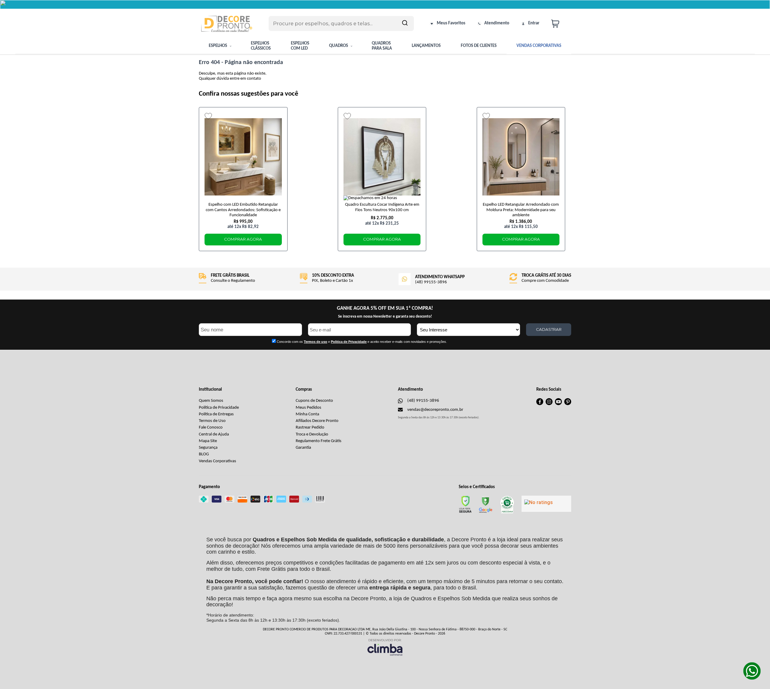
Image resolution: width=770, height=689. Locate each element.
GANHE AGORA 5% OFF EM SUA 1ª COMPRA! (385, 308)
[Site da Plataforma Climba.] (385, 647)
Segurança (208, 447)
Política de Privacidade (219, 407)
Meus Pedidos (308, 407)
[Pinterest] (567, 404)
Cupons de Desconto (314, 400)
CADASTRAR (549, 329)
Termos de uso (315, 341)
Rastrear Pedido (310, 427)
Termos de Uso (212, 421)
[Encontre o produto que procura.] (405, 23)
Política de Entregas (216, 414)
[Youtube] (558, 404)
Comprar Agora (243, 239)
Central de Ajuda (214, 434)
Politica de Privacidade (349, 341)
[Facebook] (539, 404)
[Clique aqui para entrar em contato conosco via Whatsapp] (752, 671)
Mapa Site (208, 441)
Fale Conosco (211, 427)
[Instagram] (549, 404)
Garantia (303, 447)
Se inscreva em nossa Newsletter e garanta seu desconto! (385, 316)
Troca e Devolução (312, 434)
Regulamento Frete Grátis (318, 441)
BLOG (204, 454)
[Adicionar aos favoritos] (208, 116)
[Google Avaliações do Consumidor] (546, 504)
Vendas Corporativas (217, 461)
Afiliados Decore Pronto (317, 421)
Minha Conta (307, 414)
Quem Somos (211, 400)
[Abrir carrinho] (559, 23)
